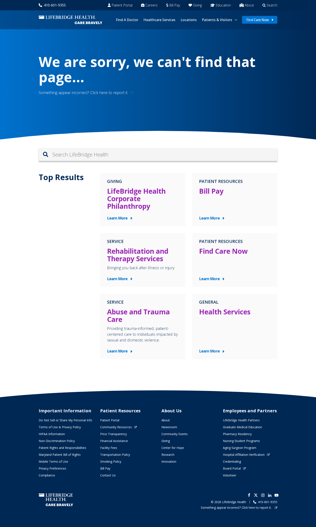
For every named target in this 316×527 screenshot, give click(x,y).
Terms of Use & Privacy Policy (60, 427)
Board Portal (232, 468)
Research (167, 455)
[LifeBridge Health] (56, 499)
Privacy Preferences (52, 468)
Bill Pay (174, 5)
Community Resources (116, 427)
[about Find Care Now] (234, 260)
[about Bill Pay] (234, 199)
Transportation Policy (115, 455)
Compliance (47, 475)
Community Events (174, 434)
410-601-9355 (55, 5)
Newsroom (169, 427)
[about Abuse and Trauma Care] (142, 326)
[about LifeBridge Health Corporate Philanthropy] (142, 199)
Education (223, 5)
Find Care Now (257, 19)
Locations (189, 19)
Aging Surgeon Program (239, 448)
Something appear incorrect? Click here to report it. (236, 507)
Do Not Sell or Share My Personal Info (65, 420)
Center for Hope (172, 448)
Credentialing (232, 461)
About (249, 5)
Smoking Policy (110, 461)
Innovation (168, 461)
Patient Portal (122, 5)
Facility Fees (108, 448)
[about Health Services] (234, 326)
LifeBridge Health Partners (241, 420)
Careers (151, 5)
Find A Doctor (127, 19)
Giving (197, 5)
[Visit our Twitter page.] (256, 495)
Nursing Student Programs (241, 441)
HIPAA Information (52, 434)
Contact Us (108, 475)
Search (272, 5)
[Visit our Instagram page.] (263, 495)
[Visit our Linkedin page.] (269, 495)
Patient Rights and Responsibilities (62, 448)
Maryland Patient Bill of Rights (60, 455)
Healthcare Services (159, 19)
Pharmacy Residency (237, 434)
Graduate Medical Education (242, 427)
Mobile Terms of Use (53, 461)
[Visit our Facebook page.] (249, 495)
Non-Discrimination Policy (57, 441)
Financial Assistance (114, 441)
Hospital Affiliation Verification (244, 455)
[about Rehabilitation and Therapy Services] (142, 260)
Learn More (118, 218)
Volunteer (229, 475)
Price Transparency (113, 434)
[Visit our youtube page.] (276, 495)
